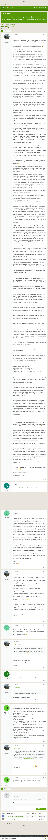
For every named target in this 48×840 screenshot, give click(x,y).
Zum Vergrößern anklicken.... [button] (29, 758)
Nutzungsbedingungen (23, 836)
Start (44, 836)
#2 (45, 511)
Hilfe (12, 7)
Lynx (3, 28)
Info (15, 7)
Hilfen (40, 836)
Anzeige (7, 490)
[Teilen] (44, 34)
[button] (14, 794)
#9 (45, 745)
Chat (7, 7)
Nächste (7, 31)
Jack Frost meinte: (17, 644)
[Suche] (46, 7)
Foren (3, 7)
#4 (45, 625)
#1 (45, 34)
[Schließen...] (45, 13)
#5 (45, 641)
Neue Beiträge (4, 9)
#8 (45, 705)
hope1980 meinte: (17, 748)
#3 (45, 571)
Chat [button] (45, 838)
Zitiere (44, 479)
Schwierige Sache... (23, 487)
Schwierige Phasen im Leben (12, 819)
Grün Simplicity (5, 836)
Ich (27, 816)
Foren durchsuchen (11, 9)
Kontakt (16, 836)
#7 (45, 684)
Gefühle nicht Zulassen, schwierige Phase (15, 816)
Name (14, 802)
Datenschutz (30, 836)
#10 (45, 777)
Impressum (36, 836)
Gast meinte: (16, 687)
